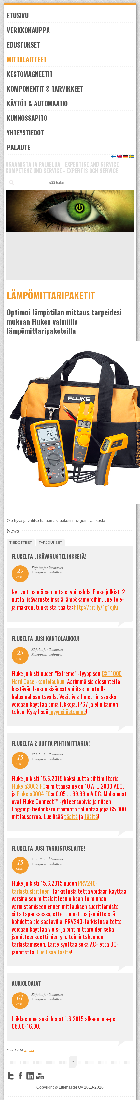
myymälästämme (67, 711)
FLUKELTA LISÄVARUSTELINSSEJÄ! (49, 556)
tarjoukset (50, 542)
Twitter (11, 1076)
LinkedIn (30, 1076)
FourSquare (50, 1076)
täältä (71, 816)
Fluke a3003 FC (29, 786)
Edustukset (23, 44)
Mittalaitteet (27, 59)
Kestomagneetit (30, 74)
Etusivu (18, 15)
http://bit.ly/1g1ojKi (96, 607)
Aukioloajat (26, 983)
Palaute (18, 147)
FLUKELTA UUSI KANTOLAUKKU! (45, 638)
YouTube (40, 1076)
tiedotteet (20, 542)
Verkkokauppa (28, 30)
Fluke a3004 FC (34, 793)
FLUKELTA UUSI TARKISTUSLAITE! (48, 848)
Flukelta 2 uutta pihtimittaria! (51, 743)
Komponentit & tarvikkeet (45, 88)
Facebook (20, 1076)
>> (31, 1049)
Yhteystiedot (25, 132)
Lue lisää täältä (54, 952)
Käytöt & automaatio (37, 103)
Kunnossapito (27, 118)
